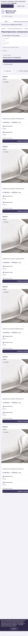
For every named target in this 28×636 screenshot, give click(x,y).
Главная (3, 28)
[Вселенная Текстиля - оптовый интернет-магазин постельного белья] (8, 11)
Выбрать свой (20, 6)
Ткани (6, 21)
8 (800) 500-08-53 (9, 64)
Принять (14, 628)
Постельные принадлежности (14, 28)
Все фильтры (8, 71)
